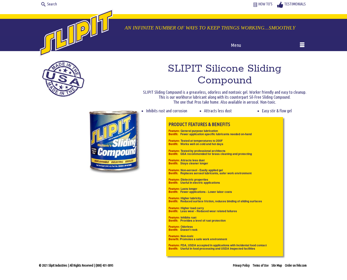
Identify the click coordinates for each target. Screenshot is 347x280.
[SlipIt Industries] (76, 32)
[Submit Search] (42, 4)
